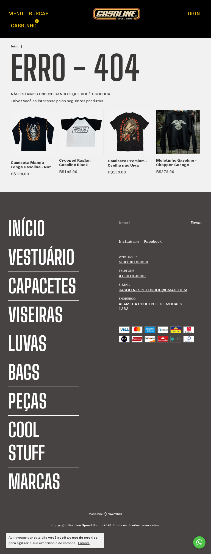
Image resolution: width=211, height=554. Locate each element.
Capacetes (42, 286)
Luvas (27, 343)
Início (15, 46)
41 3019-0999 (132, 276)
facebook (153, 241)
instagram (129, 241)
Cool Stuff (26, 441)
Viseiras (35, 314)
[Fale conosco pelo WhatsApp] (199, 542)
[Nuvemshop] (105, 514)
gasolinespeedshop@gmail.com (153, 290)
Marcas (34, 481)
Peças (27, 401)
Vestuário (41, 257)
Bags (24, 372)
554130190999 (133, 262)
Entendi (84, 543)
